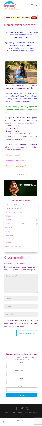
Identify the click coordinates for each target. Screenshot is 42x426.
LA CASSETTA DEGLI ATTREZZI (15, 224)
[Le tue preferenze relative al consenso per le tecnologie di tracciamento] (4, 422)
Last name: (22, 386)
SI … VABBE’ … (10, 231)
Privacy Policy (10, 412)
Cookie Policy (23, 412)
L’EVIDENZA (9, 220)
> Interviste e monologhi (13, 246)
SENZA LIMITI (9, 227)
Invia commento (27, 333)
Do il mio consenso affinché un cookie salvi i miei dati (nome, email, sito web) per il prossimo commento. (21, 323)
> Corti (7, 239)
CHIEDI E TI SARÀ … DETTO (14, 205)
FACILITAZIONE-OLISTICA (13, 212)
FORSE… (8, 216)
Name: (21, 378)
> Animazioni (9, 235)
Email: (22, 362)
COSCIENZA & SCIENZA (13, 208)
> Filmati (8, 243)
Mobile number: (22, 370)
